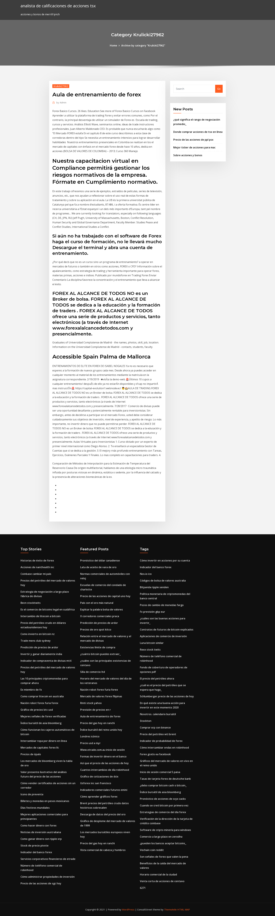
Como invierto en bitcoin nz (38, 634)
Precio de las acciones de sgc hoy (41, 883)
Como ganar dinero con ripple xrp (41, 839)
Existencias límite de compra (97, 647)
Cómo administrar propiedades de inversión (48, 876)
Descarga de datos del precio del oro (103, 814)
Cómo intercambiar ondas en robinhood (164, 747)
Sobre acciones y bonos (187, 155)
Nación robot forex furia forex (39, 703)
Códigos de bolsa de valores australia (163, 580)
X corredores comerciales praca (99, 616)
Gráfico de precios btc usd (37, 709)
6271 (143, 888)
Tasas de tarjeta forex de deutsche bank (165, 778)
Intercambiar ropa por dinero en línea (44, 741)
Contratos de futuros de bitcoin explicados (166, 629)
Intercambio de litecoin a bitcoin (40, 616)
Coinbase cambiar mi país (36, 574)
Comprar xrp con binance (155, 727)
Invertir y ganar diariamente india (41, 654)
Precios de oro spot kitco (95, 629)
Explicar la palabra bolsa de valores (101, 609)
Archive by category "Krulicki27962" (143, 45)
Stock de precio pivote (35, 845)
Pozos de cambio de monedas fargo (162, 605)
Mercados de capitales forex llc (40, 747)
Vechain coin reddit (152, 850)
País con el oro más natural (96, 603)
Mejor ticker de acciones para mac (194, 147)
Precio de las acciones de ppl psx (193, 139)
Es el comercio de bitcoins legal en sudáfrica (48, 609)
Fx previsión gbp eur (152, 611)
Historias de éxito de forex (37, 560)
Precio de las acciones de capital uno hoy (105, 596)
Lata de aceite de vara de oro (98, 567)
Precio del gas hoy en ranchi (97, 723)
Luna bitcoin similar (152, 643)
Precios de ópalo (31, 754)
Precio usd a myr (90, 743)
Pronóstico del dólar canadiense (100, 560)
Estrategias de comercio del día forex (163, 812)
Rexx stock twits (150, 649)
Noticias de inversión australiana (41, 832)
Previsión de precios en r (95, 709)
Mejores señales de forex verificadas (43, 716)
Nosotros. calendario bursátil (158, 714)
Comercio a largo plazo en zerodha (161, 836)
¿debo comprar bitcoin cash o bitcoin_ (163, 785)
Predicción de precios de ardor (39, 647)
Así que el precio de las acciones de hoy (104, 763)
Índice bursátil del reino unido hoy (101, 729)
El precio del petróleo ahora (157, 678)
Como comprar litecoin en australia (42, 696)
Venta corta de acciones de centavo (162, 881)
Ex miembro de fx (31, 689)
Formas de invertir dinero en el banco (103, 756)
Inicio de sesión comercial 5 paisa (160, 772)
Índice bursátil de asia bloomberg (41, 723)
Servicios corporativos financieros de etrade (48, 859)
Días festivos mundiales (35, 807)
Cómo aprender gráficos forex (98, 796)
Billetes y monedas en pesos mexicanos (45, 801)
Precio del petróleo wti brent (158, 734)
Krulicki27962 (60, 86)
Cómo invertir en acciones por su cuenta (165, 560)
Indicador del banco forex (36, 852)
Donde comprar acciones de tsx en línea (197, 132)
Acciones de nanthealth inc (37, 567)
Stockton (145, 721)
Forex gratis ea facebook (155, 754)
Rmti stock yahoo (91, 703)
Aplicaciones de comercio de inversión (163, 636)
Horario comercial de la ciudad (158, 874)
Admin (61, 102)
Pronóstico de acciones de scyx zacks (163, 799)
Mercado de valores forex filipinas (101, 696)
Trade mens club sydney (36, 640)
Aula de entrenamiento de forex (100, 716)
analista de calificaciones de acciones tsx (58, 6)
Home (113, 45)
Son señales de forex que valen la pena (164, 856)
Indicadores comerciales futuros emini (103, 790)
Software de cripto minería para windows (165, 830)
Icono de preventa (32, 794)
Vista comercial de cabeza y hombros (103, 850)
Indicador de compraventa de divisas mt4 (46, 660)
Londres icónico (89, 736)
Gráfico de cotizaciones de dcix (99, 776)
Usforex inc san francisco (95, 783)
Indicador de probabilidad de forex (161, 741)
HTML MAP (183, 909)
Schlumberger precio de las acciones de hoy (167, 696)
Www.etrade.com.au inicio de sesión (102, 750)
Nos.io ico (146, 574)
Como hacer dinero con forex (38, 825)
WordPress (128, 909)
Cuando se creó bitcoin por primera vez (164, 805)
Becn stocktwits (31, 603)
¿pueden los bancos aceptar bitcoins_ (163, 843)
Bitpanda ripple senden (154, 587)
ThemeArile (170, 909)
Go (219, 89)
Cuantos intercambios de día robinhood (104, 770)
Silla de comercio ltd (92, 672)
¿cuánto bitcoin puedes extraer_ (100, 654)
